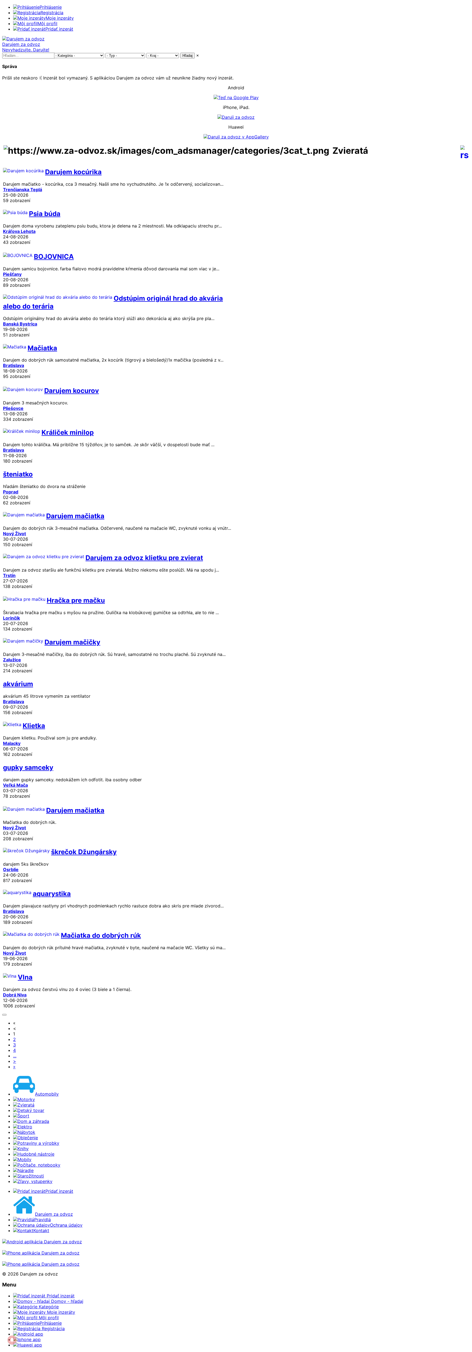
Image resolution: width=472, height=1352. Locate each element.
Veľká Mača (15, 785)
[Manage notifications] (12, 1340)
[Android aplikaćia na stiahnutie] (42, 1241)
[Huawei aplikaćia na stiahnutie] (40, 1264)
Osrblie (11, 869)
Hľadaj (187, 56)
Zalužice (12, 659)
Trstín (9, 575)
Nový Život (14, 533)
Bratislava (13, 365)
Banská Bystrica (20, 324)
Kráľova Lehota (19, 231)
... (14, 1055)
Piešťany (12, 274)
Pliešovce (13, 408)
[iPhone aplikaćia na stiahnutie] (40, 1253)
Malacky (11, 743)
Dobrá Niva (14, 995)
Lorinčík (11, 618)
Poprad (10, 492)
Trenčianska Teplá (22, 189)
